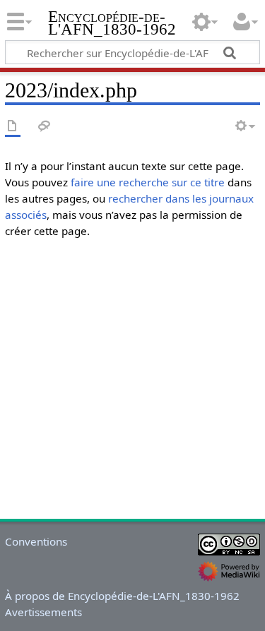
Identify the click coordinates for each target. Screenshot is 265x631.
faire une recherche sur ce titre (148, 182)
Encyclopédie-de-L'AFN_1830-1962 (112, 24)
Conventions (36, 541)
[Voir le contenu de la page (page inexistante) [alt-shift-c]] (12, 127)
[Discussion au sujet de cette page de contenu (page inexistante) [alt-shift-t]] (44, 127)
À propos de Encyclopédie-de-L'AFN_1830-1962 (122, 596)
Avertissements (43, 612)
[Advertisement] (132, 382)
